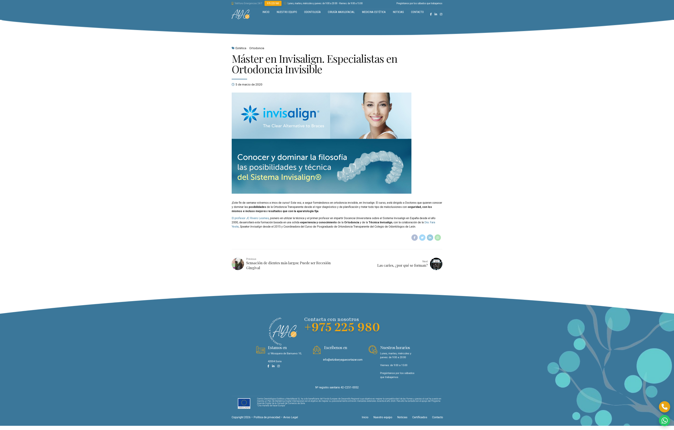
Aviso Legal (290, 417)
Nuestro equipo (382, 417)
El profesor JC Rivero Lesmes (250, 218)
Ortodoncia (256, 48)
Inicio (365, 417)
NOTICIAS (398, 12)
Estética (241, 48)
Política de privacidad (267, 417)
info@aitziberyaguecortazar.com (342, 359)
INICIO (265, 12)
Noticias (402, 417)
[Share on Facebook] (414, 237)
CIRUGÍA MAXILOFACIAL (341, 12)
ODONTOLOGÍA (312, 12)
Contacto (437, 417)
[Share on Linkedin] (430, 237)
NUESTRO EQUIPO (287, 12)
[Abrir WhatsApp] (664, 420)
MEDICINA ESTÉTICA (374, 12)
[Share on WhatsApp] (438, 237)
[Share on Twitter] (422, 237)
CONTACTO (417, 12)
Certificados (419, 417)
